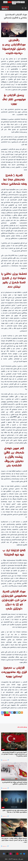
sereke (7, 715)
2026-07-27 (4, 846)
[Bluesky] (24, 854)
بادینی (9, 2)
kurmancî (14, 2)
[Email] (19, 712)
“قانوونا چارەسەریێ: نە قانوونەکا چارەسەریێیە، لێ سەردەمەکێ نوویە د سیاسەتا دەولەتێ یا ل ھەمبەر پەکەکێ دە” (14, 754)
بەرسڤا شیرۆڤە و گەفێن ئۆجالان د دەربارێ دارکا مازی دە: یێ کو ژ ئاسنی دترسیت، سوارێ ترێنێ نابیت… (14, 840)
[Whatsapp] (7, 712)
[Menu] (25, 8)
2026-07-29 (4, 816)
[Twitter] (17, 712)
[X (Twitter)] (7, 854)
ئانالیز (7, 22)
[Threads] (14, 712)
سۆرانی (5, 2)
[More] (22, 712)
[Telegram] (12, 712)
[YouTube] (17, 854)
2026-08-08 (4, 760)
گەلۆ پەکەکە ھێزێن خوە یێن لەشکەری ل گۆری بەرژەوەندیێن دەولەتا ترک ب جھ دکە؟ (15, 811)
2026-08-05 (4, 788)
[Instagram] (10, 712)
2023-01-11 (3, 22)
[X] (5, 712)
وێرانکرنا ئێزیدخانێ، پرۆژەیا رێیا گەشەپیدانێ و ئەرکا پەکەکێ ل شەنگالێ (14, 783)
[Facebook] (2, 712)
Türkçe (22, 2)
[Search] (22, 8)
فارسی (14, 3)
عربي (19, 2)
